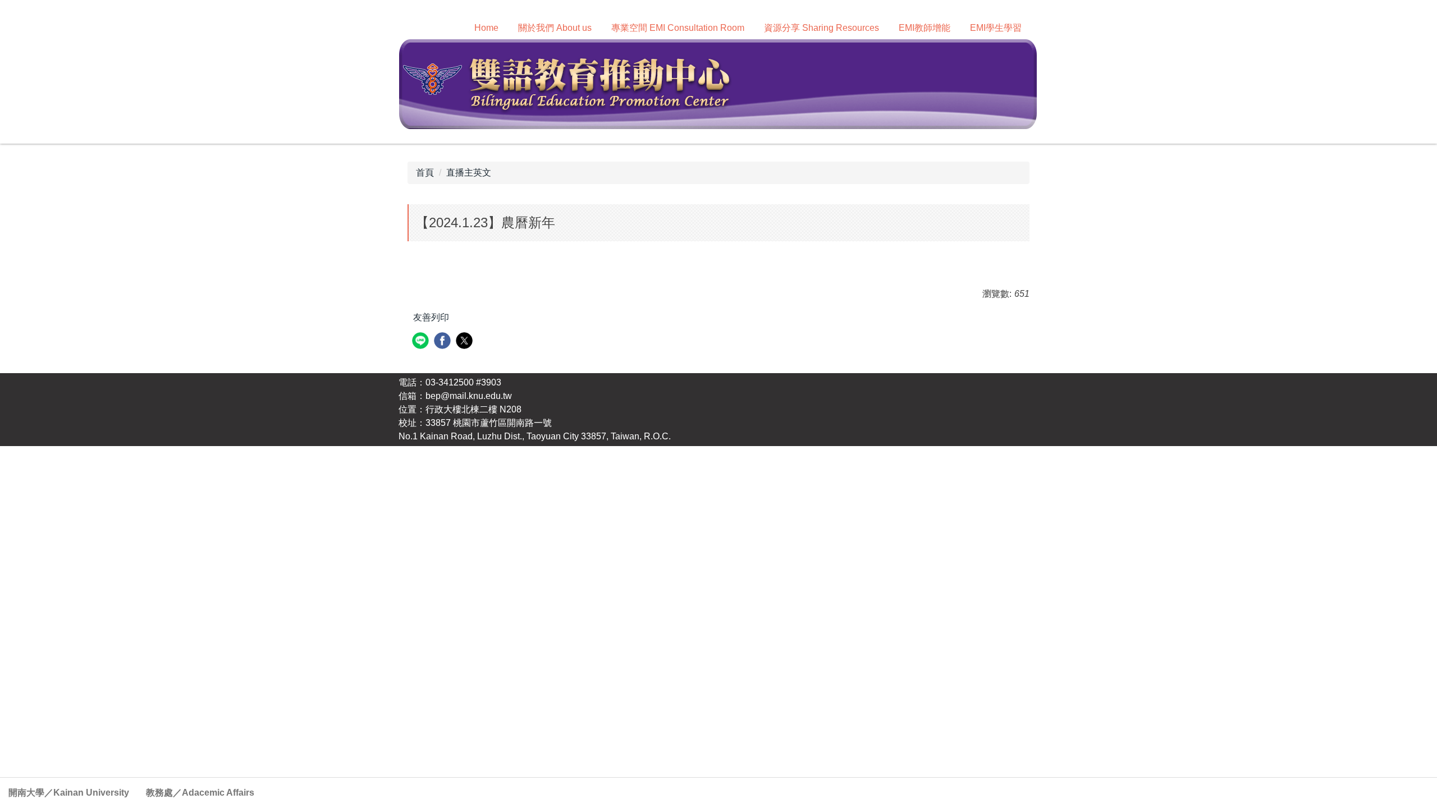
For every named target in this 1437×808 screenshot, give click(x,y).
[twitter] (465, 342)
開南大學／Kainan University (68, 792)
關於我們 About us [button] (555, 28)
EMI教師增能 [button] (924, 28)
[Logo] (718, 83)
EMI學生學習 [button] (996, 28)
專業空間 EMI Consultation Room (677, 28)
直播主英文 (468, 172)
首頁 (425, 172)
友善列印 (431, 317)
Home (486, 28)
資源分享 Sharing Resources (821, 28)
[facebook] (444, 342)
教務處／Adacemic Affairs (200, 792)
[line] (422, 342)
